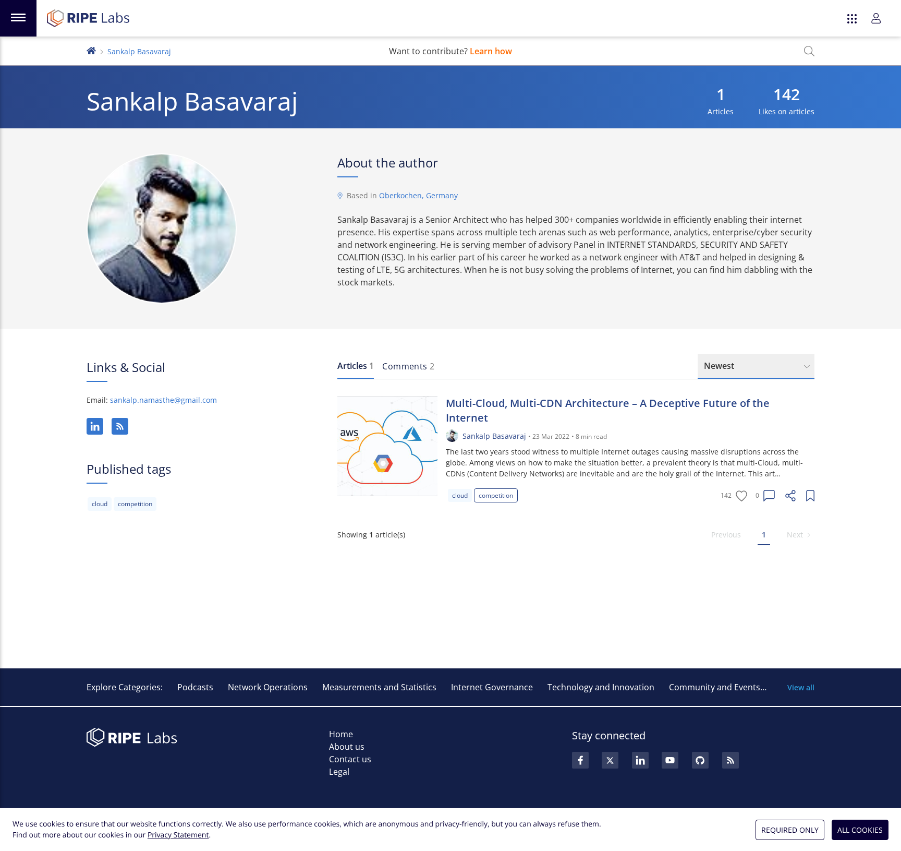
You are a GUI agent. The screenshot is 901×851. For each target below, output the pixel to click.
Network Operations (268, 687)
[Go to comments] (769, 495)
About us (346, 746)
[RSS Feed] (730, 760)
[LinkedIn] (95, 426)
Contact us (350, 759)
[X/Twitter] (610, 760)
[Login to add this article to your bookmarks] (810, 495)
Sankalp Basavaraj (494, 436)
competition (135, 503)
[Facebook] (580, 760)
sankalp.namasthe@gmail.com (163, 400)
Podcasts (195, 687)
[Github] (700, 760)
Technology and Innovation (600, 687)
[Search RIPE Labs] (809, 51)
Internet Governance (492, 687)
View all (800, 687)
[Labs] (91, 49)
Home (341, 734)
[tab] (355, 366)
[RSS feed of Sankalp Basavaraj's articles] (120, 426)
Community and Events (714, 687)
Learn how (491, 51)
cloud (99, 503)
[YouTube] (670, 760)
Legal (339, 771)
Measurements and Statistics (379, 687)
